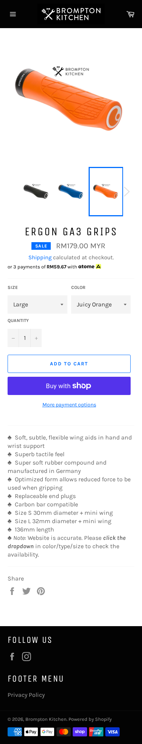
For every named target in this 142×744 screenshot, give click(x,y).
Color (78, 287)
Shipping (39, 257)
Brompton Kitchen (46, 719)
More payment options (69, 404)
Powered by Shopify (90, 719)
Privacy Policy (26, 694)
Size (13, 287)
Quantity (18, 320)
